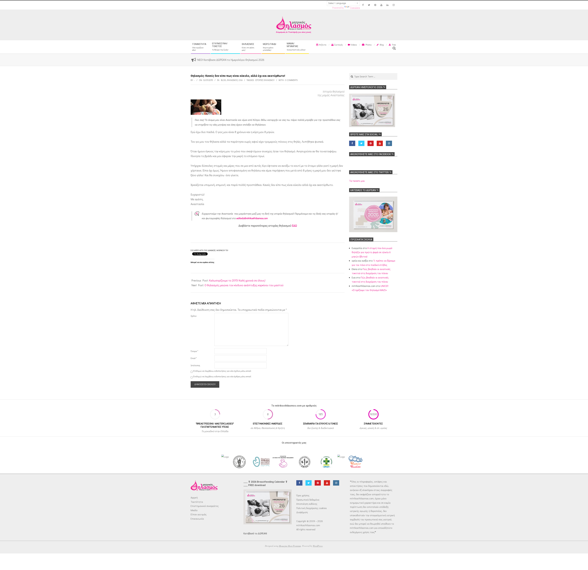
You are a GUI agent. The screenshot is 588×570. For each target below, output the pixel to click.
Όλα (241, 80)
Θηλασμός (232, 80)
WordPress (318, 545)
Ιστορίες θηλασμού (265, 80)
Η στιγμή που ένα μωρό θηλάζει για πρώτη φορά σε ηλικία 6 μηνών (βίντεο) (372, 252)
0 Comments (291, 80)
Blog (223, 80)
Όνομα (194, 351)
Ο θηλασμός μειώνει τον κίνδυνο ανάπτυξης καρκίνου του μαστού (244, 285)
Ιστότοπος (195, 365)
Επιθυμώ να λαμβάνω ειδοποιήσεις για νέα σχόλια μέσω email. (222, 370)
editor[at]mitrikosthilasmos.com (252, 218)
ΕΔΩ (294, 225)
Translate (355, 7)
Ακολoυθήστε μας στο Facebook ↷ (371, 154)
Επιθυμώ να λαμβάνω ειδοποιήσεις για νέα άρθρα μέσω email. (222, 376)
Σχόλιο (193, 315)
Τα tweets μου (357, 180)
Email (194, 358)
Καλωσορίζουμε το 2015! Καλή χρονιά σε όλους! (237, 280)
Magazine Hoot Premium (290, 545)
